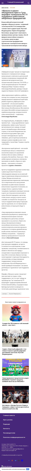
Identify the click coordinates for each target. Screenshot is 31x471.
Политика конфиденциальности (14, 437)
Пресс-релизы (7, 420)
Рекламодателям (9, 433)
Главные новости (9, 415)
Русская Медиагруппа (14, 293)
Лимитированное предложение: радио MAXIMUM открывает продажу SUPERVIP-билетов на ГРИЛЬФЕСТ (15, 379)
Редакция (6, 424)
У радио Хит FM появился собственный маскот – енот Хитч (15, 324)
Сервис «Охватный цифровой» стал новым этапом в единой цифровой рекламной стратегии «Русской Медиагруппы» (14, 351)
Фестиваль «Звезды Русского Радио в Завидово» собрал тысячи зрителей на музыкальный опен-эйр (15, 407)
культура (4, 293)
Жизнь (5, 65)
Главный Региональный (15, 2)
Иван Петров (5, 7)
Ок (27, 469)
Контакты (6, 428)
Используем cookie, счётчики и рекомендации (13, 469)
